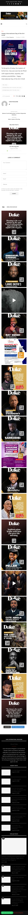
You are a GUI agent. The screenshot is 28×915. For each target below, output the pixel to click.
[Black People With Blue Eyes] (5, 880)
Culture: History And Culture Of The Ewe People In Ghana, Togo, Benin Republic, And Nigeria (13, 858)
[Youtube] (15, 4)
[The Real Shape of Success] (5, 772)
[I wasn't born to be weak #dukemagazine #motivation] (14, 300)
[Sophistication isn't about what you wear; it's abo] (14, 531)
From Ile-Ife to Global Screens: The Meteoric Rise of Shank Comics (19, 790)
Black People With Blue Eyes (18, 878)
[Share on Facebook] (16, 96)
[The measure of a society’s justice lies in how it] (14, 403)
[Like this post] (14, 96)
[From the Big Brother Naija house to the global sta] (14, 660)
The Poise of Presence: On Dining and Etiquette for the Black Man (19, 799)
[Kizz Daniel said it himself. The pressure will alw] (14, 686)
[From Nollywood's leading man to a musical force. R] (14, 326)
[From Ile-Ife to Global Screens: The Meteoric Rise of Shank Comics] (5, 791)
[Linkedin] (13, 4)
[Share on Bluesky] (22, 96)
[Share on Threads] (21, 96)
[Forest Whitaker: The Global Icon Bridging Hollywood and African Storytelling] (5, 901)
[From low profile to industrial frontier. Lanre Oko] (14, 274)
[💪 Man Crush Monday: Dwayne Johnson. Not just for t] (14, 506)
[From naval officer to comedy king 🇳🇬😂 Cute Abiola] (14, 609)
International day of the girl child (10, 90)
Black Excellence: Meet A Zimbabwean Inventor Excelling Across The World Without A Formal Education (19, 889)
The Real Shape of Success (19, 770)
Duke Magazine (10, 37)
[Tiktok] (20, 4)
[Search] (26, 24)
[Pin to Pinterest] (19, 96)
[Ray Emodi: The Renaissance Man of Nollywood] (5, 828)
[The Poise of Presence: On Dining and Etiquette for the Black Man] (5, 800)
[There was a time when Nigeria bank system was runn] (14, 583)
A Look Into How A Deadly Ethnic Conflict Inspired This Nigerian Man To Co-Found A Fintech (18, 869)
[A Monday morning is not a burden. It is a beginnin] (14, 223)
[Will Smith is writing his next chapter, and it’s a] (14, 480)
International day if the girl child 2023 (11, 87)
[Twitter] (9, 4)
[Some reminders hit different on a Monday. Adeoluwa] (14, 377)
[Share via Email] (24, 96)
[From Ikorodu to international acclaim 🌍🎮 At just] (14, 557)
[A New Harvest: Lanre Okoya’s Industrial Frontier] (5, 809)
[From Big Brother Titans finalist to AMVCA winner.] (14, 248)
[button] (2, 139)
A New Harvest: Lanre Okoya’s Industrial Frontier (19, 807)
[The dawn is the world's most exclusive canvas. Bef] (14, 711)
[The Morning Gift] (14, 136)
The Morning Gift (14, 146)
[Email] (18, 4)
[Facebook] (7, 4)
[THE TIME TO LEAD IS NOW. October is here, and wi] (14, 454)
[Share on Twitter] (17, 96)
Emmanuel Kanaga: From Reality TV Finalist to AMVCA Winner (18, 817)
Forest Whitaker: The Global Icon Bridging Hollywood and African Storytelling (18, 901)
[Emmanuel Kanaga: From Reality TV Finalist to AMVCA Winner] (5, 818)
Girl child (4, 85)
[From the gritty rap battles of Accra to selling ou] (14, 428)
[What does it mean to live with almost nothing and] (14, 634)
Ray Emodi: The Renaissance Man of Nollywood (17, 827)
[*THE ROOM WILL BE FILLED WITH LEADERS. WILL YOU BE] (14, 351)
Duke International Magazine (17, 913)
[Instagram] (11, 4)
